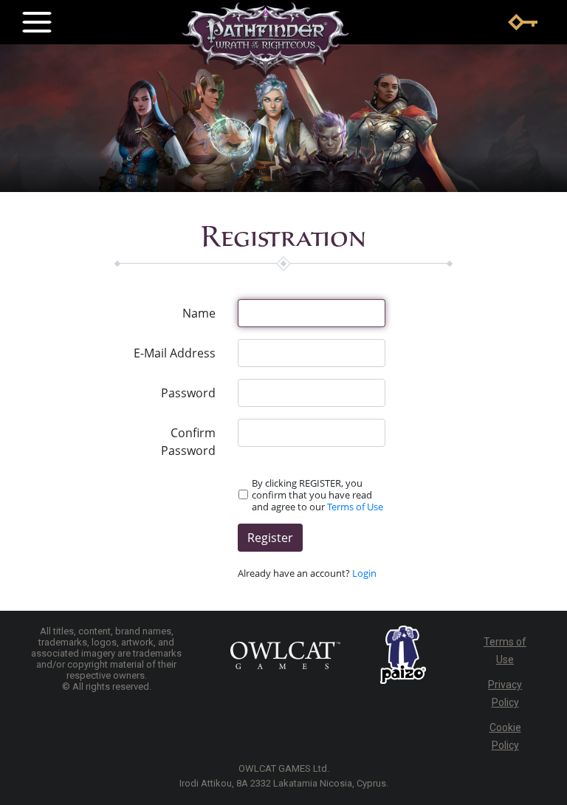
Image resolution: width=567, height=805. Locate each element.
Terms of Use (355, 506)
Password (188, 393)
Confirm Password (188, 442)
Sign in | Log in (523, 22)
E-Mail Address (175, 353)
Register (270, 538)
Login (364, 573)
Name (199, 313)
